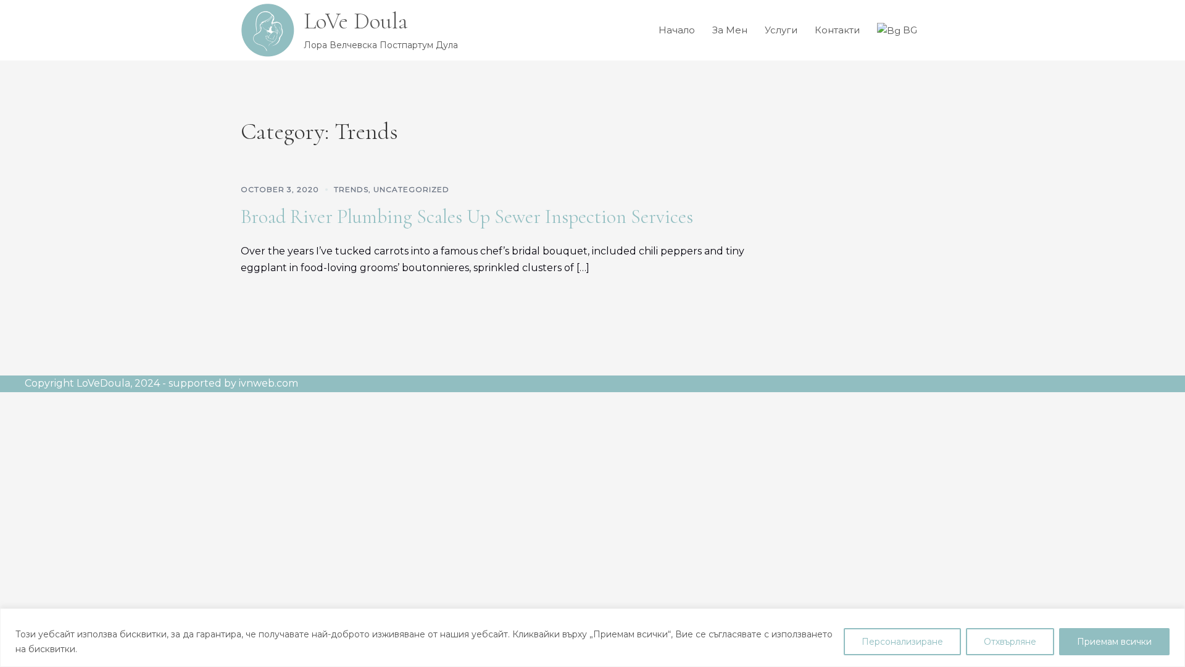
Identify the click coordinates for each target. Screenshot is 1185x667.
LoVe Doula (356, 21)
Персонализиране (902, 641)
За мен (729, 30)
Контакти (837, 30)
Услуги (781, 30)
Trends (351, 189)
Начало (677, 30)
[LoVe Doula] (267, 30)
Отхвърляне (1010, 641)
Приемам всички (1114, 641)
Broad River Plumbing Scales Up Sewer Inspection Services (467, 216)
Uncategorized (411, 189)
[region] (592, 637)
